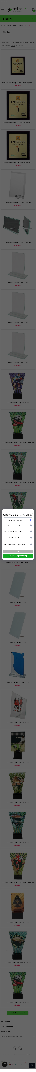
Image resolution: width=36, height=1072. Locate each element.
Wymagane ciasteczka (15, 520)
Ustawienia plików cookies (18, 514)
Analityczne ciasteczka (15, 531)
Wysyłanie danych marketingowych (13, 538)
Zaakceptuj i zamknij (18, 555)
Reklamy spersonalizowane (16, 544)
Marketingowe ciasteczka (15, 526)
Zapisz (18, 551)
